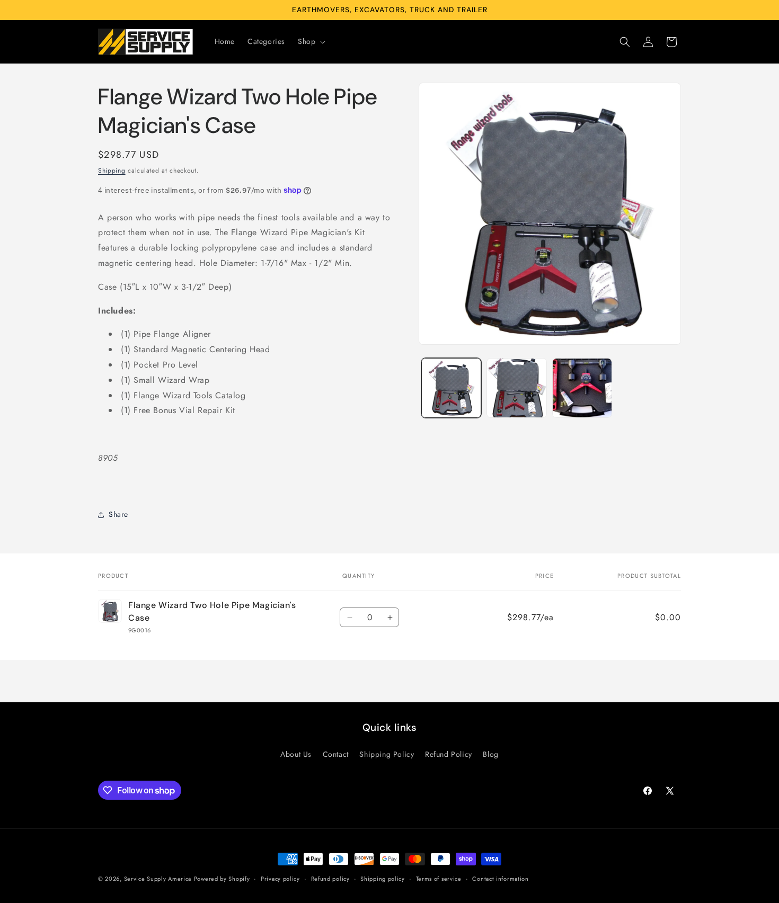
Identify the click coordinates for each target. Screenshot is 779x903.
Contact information (500, 878)
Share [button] (118, 514)
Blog (490, 754)
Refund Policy (448, 754)
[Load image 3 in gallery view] (582, 388)
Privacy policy (280, 878)
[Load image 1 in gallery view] (451, 388)
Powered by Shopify (222, 878)
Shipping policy (382, 878)
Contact (336, 754)
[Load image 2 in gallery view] (516, 388)
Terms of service (439, 878)
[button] (310, 41)
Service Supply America (157, 878)
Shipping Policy (386, 754)
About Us (296, 754)
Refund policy (330, 878)
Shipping (112, 170)
